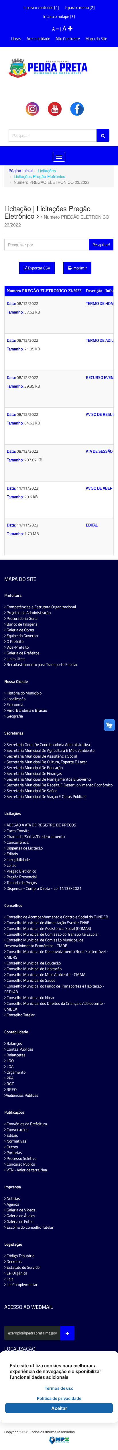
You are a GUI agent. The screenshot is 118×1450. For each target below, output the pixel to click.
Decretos (14, 1261)
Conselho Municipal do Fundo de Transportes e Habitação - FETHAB (54, 989)
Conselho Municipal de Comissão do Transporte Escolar (52, 934)
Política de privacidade (59, 1398)
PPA (9, 1078)
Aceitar (59, 1408)
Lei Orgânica (16, 1273)
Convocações (17, 1129)
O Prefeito (14, 641)
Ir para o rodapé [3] (59, 16)
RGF (10, 1084)
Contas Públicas (19, 1049)
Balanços (14, 1043)
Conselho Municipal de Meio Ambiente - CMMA (45, 974)
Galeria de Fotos (20, 1221)
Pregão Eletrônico (21, 871)
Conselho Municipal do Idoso (30, 997)
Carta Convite (18, 831)
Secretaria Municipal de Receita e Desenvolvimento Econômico (59, 785)
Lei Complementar (22, 1284)
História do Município (24, 693)
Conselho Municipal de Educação (33, 963)
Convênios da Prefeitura (26, 1124)
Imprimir (79, 268)
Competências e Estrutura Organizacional (41, 607)
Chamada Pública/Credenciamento (35, 836)
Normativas (16, 1141)
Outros (12, 1147)
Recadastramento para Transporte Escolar (42, 664)
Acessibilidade (38, 38)
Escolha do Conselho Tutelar (30, 1227)
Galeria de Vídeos (20, 1210)
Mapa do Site (96, 38)
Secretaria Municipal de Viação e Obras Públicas (46, 796)
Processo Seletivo (21, 1158)
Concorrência (17, 842)
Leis (9, 1279)
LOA (9, 1066)
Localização (15, 699)
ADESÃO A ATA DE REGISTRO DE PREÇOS (41, 825)
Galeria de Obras (20, 630)
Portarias (14, 1153)
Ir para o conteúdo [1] (41, 7)
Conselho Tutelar (20, 1015)
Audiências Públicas (22, 1095)
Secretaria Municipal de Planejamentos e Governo (48, 779)
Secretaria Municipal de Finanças (34, 773)
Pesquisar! (101, 244)
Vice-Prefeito (17, 647)
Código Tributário (20, 1256)
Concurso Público (20, 1164)
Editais (12, 854)
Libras (16, 38)
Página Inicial (21, 170)
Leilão (11, 865)
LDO (10, 1061)
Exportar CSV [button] (38, 268)
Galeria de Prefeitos (23, 653)
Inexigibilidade (18, 859)
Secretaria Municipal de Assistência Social (41, 756)
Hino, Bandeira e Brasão (26, 710)
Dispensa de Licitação (24, 848)
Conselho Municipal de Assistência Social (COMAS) (48, 928)
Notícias (13, 1198)
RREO (11, 1089)
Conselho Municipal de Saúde (30, 980)
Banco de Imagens (22, 624)
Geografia (14, 716)
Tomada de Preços (21, 883)
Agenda (12, 1204)
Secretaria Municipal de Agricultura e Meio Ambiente (50, 750)
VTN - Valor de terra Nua (26, 1170)
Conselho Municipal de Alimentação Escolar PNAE (47, 923)
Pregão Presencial (21, 877)
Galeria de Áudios (20, 1216)
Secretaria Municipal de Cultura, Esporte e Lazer (46, 762)
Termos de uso (59, 1388)
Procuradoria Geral (22, 618)
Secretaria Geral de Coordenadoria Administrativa (48, 744)
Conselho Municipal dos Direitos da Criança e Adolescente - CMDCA (54, 1006)
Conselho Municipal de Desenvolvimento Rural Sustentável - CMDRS (56, 954)
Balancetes (15, 1055)
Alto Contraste (68, 38)
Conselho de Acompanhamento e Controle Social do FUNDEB (57, 917)
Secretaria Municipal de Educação (34, 768)
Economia (14, 704)
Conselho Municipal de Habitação (34, 969)
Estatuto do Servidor (23, 1267)
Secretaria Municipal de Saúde (31, 791)
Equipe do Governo (22, 636)
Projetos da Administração (28, 613)
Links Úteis (15, 659)
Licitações (47, 170)
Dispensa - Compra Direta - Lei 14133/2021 (44, 888)
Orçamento (15, 1072)
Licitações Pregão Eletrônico (39, 176)
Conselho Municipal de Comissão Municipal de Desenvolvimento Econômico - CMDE (43, 943)
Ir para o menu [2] (80, 7)
